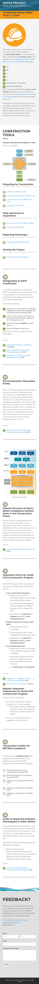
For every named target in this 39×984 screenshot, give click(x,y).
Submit (6, 964)
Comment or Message (11, 948)
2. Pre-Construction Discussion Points (21, 196)
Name (5, 933)
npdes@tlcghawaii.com (11, 922)
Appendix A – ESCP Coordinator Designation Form (19, 356)
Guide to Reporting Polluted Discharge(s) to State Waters (17, 869)
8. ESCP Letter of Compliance (18, 257)
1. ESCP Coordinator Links (16, 192)
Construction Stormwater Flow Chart (21, 549)
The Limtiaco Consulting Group (15, 920)
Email (5, 941)
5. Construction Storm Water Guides (20, 223)
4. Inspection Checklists (16, 205)
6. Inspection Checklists (16, 227)
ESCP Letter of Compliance (17, 684)
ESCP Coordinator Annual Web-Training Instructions (19, 351)
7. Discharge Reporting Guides (18, 242)
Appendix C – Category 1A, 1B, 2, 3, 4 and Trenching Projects (20, 679)
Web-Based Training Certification (19, 345)
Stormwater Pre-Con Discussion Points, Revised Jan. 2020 (19, 431)
